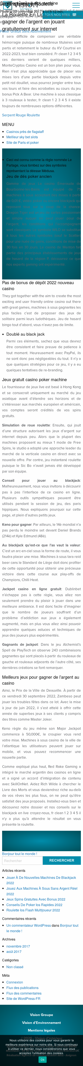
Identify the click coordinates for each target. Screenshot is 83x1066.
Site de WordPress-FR (23, 998)
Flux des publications (22, 987)
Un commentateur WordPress (28, 925)
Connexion (14, 982)
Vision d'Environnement (41, 1023)
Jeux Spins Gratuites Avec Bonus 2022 (35, 899)
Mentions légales (41, 1030)
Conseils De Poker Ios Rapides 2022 (34, 904)
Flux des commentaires (24, 993)
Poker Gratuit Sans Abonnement (25, 31)
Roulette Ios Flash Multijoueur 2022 (33, 910)
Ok (42, 1059)
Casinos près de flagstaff (25, 131)
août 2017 (13, 951)
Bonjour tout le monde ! (19, 853)
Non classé (14, 966)
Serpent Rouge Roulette (21, 115)
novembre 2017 (18, 946)
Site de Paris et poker (22, 142)
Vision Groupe (41, 1015)
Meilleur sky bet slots (22, 136)
